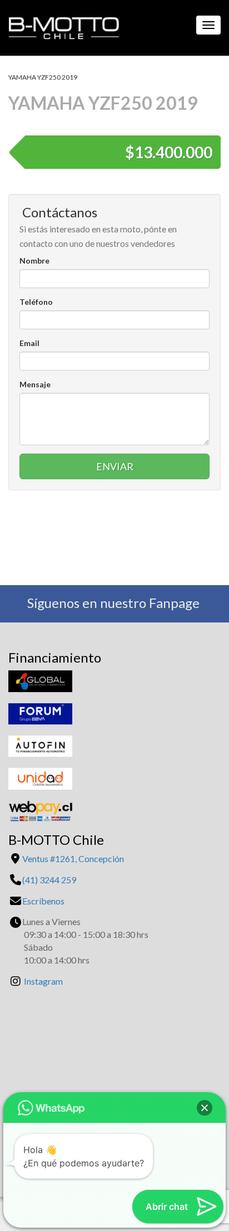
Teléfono (36, 301)
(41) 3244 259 (49, 879)
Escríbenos (43, 901)
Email (29, 343)
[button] (204, 1108)
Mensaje (35, 384)
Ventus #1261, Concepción (73, 858)
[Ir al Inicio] (60, 25)
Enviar (114, 466)
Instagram (43, 981)
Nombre (34, 260)
